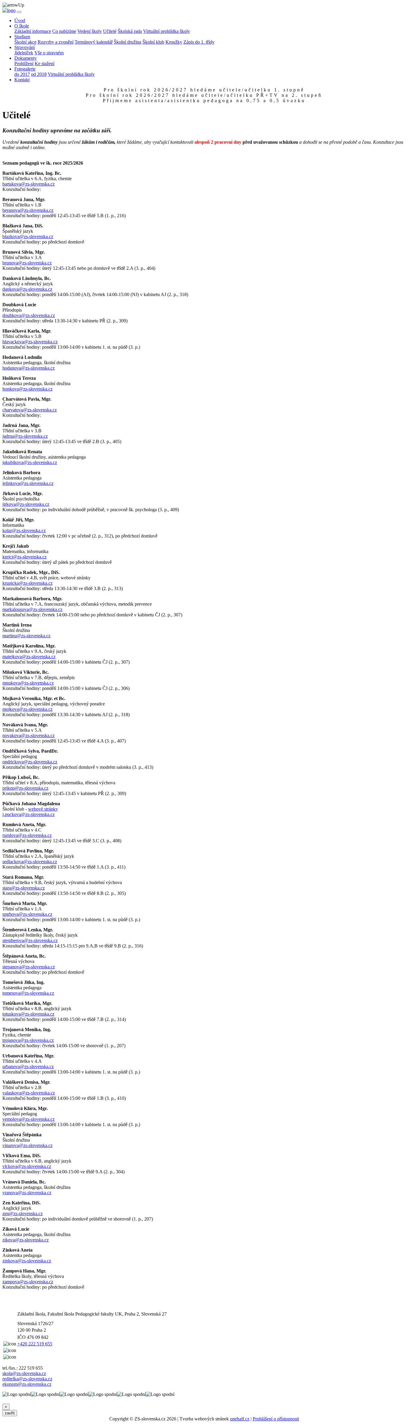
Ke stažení (44, 63)
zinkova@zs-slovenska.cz (26, 1260)
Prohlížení (23, 63)
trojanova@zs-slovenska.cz (28, 1040)
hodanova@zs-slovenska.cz (28, 367)
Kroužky (173, 42)
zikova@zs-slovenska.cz (25, 1239)
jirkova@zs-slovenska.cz (25, 504)
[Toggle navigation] (19, 12)
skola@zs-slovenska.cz (24, 1373)
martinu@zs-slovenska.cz (26, 635)
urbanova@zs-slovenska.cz (28, 1066)
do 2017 (22, 74)
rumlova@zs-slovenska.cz (27, 835)
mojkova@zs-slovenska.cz (27, 709)
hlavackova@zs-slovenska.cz (30, 341)
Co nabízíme (64, 31)
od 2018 (39, 74)
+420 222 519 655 (34, 1343)
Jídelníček (23, 52)
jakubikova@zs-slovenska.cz (29, 462)
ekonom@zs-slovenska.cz (26, 1384)
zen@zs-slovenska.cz (22, 1213)
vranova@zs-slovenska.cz (26, 1192)
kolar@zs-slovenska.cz (24, 530)
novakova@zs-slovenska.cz (28, 735)
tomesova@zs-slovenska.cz (28, 993)
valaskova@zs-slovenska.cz (28, 1092)
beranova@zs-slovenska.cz (27, 210)
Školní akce (25, 42)
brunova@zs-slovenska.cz (27, 262)
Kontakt (22, 79)
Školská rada (130, 31)
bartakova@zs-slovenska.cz (28, 183)
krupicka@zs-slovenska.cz (27, 583)
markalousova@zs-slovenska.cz (32, 609)
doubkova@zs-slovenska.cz (28, 315)
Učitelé (109, 31)
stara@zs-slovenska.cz (23, 887)
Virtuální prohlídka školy (166, 31)
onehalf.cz (239, 1418)
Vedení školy (89, 31)
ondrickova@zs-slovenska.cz (29, 761)
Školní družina (127, 42)
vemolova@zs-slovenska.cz (28, 1119)
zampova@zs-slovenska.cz (27, 1281)
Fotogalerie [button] (25, 68)
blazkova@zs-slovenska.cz (27, 236)
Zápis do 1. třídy (198, 42)
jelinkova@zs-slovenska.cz (27, 483)
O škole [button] (21, 25)
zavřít (10, 1413)
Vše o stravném (49, 52)
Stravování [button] (24, 47)
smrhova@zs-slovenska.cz (27, 914)
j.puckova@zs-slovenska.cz (28, 814)
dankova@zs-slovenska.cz (27, 289)
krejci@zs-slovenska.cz (24, 556)
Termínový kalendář (94, 42)
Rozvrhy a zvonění (55, 42)
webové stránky (43, 808)
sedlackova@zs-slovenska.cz (29, 861)
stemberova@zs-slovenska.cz (30, 940)
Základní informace (32, 31)
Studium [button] (22, 36)
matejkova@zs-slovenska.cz (29, 656)
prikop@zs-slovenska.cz (25, 788)
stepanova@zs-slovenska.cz (28, 966)
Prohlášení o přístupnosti (276, 1418)
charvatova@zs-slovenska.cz (29, 409)
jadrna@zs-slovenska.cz (25, 436)
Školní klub (153, 42)
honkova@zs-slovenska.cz (27, 388)
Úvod (19, 20)
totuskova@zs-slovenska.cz (28, 1013)
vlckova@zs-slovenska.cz (26, 1166)
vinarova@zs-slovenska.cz (27, 1145)
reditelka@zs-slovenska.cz (27, 1378)
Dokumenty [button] (25, 58)
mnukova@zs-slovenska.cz (28, 682)
